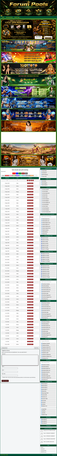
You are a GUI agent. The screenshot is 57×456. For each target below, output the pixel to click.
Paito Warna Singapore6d (46, 295)
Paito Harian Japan (45, 312)
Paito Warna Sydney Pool (46, 287)
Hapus (3, 175)
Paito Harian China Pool (46, 310)
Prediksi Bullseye (44, 231)
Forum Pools (54, 454)
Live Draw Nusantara (45, 208)
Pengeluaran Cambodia (46, 343)
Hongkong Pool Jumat (45, 273)
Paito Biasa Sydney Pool (46, 325)
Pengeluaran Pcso (45, 358)
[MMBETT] (28, 165)
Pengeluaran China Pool (46, 350)
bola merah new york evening (20, 170)
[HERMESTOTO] (28, 131)
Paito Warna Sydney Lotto (46, 289)
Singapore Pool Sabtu (45, 259)
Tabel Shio (43, 410)
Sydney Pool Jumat (45, 245)
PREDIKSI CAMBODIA (51, 433)
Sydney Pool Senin (45, 237)
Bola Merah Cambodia (45, 364)
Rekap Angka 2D (44, 383)
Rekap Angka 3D (44, 385)
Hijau (20, 173)
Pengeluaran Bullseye (45, 345)
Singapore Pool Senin (45, 253)
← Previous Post (4, 347)
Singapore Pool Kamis (45, 257)
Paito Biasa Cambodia (45, 321)
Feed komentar (43, 450)
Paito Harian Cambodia (46, 303)
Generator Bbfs (44, 394)
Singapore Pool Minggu (46, 261)
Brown (23, 173)
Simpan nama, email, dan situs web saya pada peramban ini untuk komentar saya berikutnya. (19, 377)
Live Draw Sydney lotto (45, 193)
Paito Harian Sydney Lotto (46, 308)
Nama (3, 366)
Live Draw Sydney (45, 191)
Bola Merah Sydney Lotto (46, 370)
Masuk (42, 447)
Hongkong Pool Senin (45, 265)
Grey (26, 173)
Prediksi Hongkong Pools (45, 228)
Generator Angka (44, 398)
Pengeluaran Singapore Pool (46, 356)
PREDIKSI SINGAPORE (51, 438)
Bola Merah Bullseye (45, 366)
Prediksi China (44, 233)
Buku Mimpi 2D (44, 419)
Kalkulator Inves (44, 406)
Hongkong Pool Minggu (46, 276)
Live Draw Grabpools (45, 198)
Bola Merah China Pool (46, 372)
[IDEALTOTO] (28, 119)
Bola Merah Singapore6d (46, 375)
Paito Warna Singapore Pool (46, 297)
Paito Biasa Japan (45, 331)
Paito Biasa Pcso (45, 336)
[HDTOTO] (28, 108)
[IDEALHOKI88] (28, 142)
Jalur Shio (43, 412)
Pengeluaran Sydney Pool (46, 347)
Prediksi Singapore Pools (45, 222)
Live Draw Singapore (45, 200)
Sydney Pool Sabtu (45, 247)
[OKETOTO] (28, 154)
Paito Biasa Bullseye (45, 323)
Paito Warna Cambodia (46, 284)
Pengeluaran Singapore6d (46, 354)
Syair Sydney (43, 181)
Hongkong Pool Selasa (46, 267)
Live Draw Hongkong (45, 209)
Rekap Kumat (44, 391)
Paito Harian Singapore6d (46, 314)
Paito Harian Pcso (45, 317)
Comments (4, 171)
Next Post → (37, 347)
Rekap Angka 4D (44, 387)
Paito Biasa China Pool (46, 329)
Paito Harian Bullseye (45, 304)
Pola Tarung (44, 400)
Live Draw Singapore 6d (46, 202)
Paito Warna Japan (45, 293)
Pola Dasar (44, 402)
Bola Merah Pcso (45, 379)
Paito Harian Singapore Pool (46, 316)
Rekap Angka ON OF (45, 393)
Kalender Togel (44, 414)
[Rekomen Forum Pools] (28, 39)
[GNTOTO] (28, 96)
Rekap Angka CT (44, 389)
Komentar (4, 353)
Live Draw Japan (44, 196)
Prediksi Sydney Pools (45, 218)
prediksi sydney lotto (50, 441)
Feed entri (42, 448)
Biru (17, 173)
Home (3, 17)
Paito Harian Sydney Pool (46, 306)
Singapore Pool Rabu (45, 255)
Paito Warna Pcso (45, 298)
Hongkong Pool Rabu (45, 269)
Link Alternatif (44, 172)
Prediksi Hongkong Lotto (45, 226)
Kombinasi (43, 404)
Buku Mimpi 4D (44, 423)
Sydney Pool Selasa (45, 239)
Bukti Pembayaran (44, 174)
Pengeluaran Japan (45, 352)
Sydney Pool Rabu (45, 241)
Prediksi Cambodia (44, 230)
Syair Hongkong (44, 184)
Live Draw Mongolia (45, 204)
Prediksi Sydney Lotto (45, 220)
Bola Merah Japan (45, 374)
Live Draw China (44, 195)
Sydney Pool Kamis (45, 243)
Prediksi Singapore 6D (45, 224)
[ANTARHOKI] (28, 62)
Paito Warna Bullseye (45, 285)
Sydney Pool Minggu (45, 249)
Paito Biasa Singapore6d (46, 333)
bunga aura (46, 430)
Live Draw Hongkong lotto (46, 211)
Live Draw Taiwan (45, 206)
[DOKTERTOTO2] (28, 85)
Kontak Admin (44, 170)
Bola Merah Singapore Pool (46, 377)
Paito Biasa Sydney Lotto (46, 327)
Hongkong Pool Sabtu (45, 275)
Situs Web (3, 373)
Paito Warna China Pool (46, 291)
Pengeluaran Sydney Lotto (46, 348)
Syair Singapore (44, 182)
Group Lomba (43, 176)
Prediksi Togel (16, 17)
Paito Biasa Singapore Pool (46, 334)
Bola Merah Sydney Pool (46, 368)
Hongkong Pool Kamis (45, 271)
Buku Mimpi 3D (44, 421)
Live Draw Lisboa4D (45, 189)
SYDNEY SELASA (52, 430)
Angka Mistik (44, 409)
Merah (14, 173)
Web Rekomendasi (9, 17)
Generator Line (44, 396)
